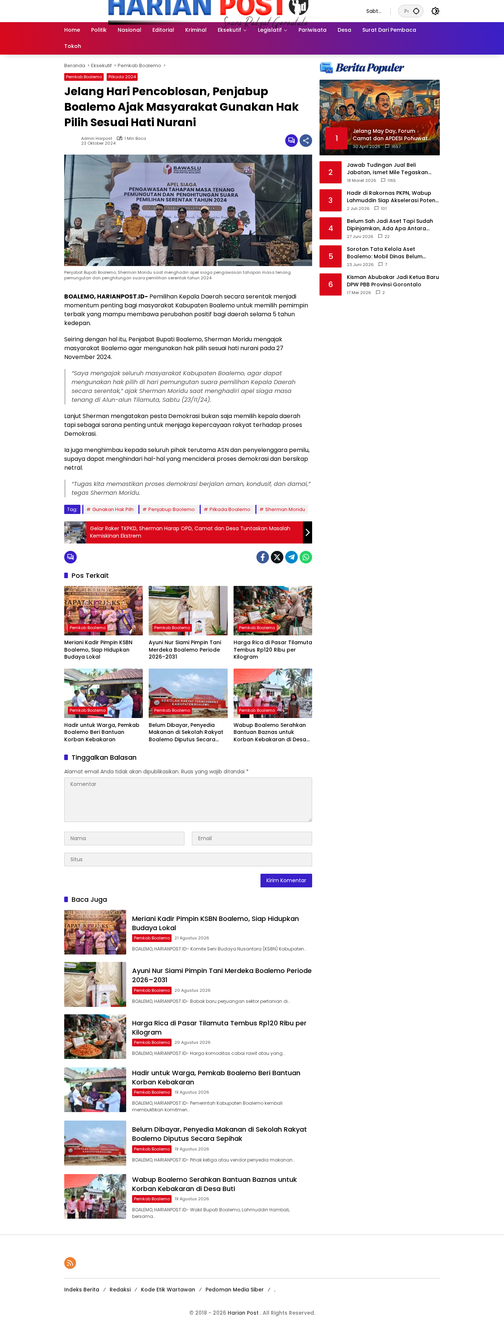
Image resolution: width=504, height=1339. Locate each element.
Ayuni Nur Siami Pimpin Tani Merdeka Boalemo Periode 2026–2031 (185, 649)
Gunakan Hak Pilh (113, 509)
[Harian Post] (208, 10)
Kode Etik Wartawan (168, 1289)
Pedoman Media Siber (235, 1289)
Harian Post (244, 1312)
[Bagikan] (306, 140)
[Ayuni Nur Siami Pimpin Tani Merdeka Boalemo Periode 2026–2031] (188, 610)
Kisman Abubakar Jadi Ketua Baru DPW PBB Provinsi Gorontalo (393, 281)
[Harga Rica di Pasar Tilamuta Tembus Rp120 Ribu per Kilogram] (273, 610)
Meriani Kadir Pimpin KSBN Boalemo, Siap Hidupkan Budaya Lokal (98, 649)
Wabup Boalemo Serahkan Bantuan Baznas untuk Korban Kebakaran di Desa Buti (270, 732)
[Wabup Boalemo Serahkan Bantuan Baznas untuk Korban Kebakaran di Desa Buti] (273, 693)
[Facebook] (262, 557)
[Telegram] (291, 557)
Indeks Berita (81, 1289)
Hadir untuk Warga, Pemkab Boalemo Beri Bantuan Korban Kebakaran (101, 732)
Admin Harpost (96, 139)
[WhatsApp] (306, 557)
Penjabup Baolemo (171, 509)
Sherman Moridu (285, 509)
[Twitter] (277, 557)
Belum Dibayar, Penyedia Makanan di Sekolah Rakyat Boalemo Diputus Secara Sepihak (186, 732)
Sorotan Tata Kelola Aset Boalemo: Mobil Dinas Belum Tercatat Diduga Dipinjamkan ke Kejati (390, 253)
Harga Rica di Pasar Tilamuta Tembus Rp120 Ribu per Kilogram (273, 649)
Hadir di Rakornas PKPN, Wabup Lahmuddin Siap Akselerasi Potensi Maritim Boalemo (393, 197)
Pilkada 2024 (122, 77)
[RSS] (70, 1263)
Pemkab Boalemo (84, 77)
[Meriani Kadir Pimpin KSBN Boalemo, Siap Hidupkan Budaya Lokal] (103, 610)
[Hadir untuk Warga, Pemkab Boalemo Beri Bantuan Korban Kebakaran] (103, 693)
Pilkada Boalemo (230, 509)
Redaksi (120, 1289)
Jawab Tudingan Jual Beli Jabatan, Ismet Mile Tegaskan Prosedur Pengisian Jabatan (387, 169)
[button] (416, 11)
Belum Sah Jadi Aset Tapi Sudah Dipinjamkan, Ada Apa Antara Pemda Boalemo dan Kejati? (390, 225)
